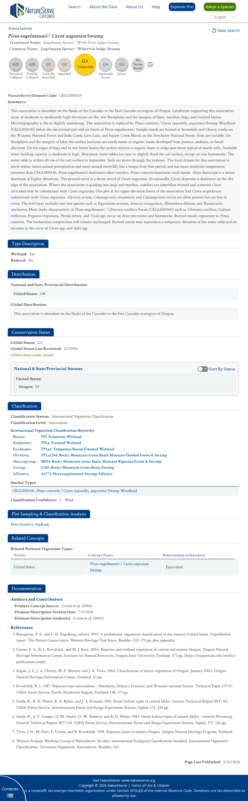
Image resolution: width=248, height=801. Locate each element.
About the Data (103, 6)
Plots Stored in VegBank (30, 524)
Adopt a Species (220, 6)
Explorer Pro (182, 6)
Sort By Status (222, 369)
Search (74, 6)
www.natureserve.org (138, 780)
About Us (134, 6)
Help (156, 6)
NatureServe (117, 785)
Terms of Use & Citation (150, 785)
